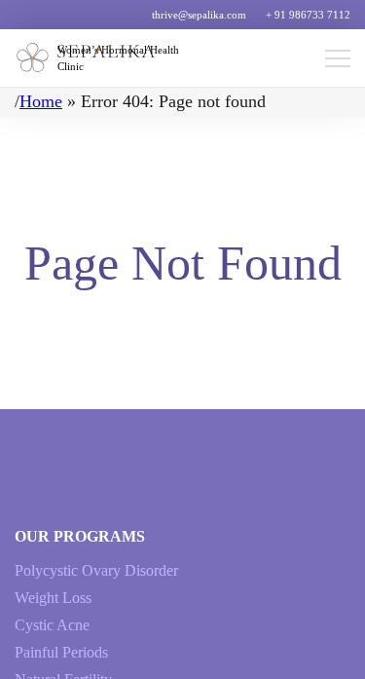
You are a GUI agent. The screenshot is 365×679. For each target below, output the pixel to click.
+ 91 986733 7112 (308, 14)
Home (40, 101)
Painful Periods (61, 652)
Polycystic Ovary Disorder (96, 570)
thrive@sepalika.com (199, 14)
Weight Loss (53, 597)
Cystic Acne (52, 625)
